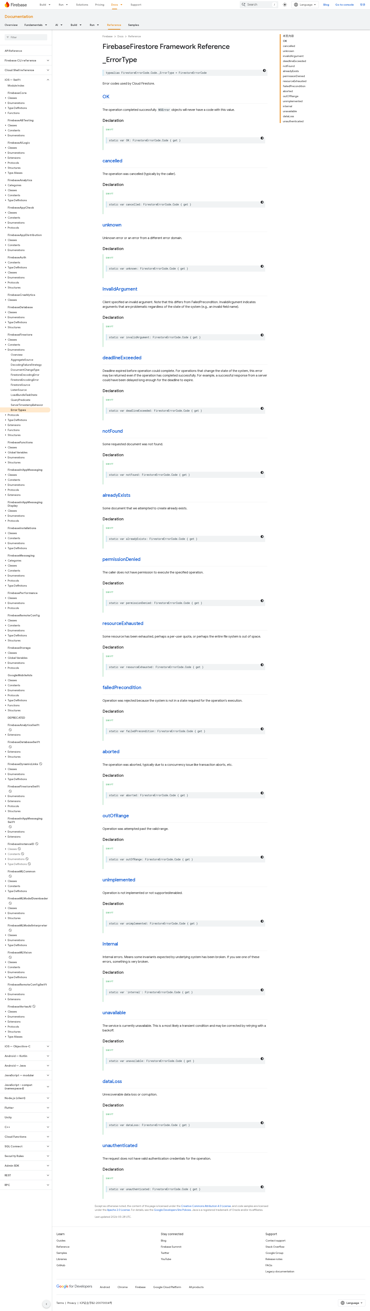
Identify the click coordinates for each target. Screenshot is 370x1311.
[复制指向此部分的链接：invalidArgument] (141, 289)
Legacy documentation (280, 1271)
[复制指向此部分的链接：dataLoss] (126, 1081)
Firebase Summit (171, 1246)
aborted (111, 752)
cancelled (112, 161)
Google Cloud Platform (167, 1287)
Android (105, 1287)
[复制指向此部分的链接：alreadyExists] (134, 495)
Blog (326, 4)
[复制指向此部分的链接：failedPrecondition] (145, 688)
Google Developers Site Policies (172, 1210)
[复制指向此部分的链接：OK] (113, 97)
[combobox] (259, 4)
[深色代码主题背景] (264, 70)
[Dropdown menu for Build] (50, 4)
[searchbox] (26, 37)
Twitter (165, 1253)
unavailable (114, 1013)
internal (110, 944)
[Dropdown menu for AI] (62, 25)
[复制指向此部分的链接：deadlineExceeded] (145, 358)
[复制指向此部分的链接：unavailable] (129, 1013)
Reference (114, 25)
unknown (112, 225)
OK (106, 97)
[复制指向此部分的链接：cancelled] (126, 161)
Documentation (19, 16)
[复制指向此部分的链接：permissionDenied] (144, 559)
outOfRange (116, 816)
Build (43, 4)
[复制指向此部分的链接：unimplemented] (139, 880)
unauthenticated (120, 1145)
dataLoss (112, 1081)
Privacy (71, 1302)
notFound (113, 431)
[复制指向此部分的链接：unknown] (125, 225)
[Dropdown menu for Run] (68, 4)
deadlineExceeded (122, 358)
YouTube (166, 1259)
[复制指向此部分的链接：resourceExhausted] (147, 624)
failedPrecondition (122, 687)
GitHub (60, 1265)
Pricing (99, 4)
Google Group (274, 1253)
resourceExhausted (123, 623)
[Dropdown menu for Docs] (122, 4)
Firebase (108, 36)
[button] (23, 60)
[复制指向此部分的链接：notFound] (126, 431)
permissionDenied (121, 559)
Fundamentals (33, 25)
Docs (114, 4)
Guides (60, 1240)
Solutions (82, 4)
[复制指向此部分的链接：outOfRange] (133, 816)
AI (56, 25)
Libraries (61, 1259)
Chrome (123, 1287)
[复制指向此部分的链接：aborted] (123, 752)
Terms (60, 1302)
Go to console (344, 4)
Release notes (274, 1259)
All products (196, 1287)
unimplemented (119, 880)
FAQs (269, 1265)
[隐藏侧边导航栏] (46, 1304)
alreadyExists (116, 495)
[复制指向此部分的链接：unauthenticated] (141, 1146)
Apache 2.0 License (118, 1210)
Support (136, 4)
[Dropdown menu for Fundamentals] (47, 25)
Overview (11, 25)
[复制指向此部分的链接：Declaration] (127, 120)
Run (61, 4)
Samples (133, 25)
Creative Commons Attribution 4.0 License (206, 1206)
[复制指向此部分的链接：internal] (122, 944)
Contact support (275, 1240)
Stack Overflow (275, 1246)
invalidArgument (120, 289)
